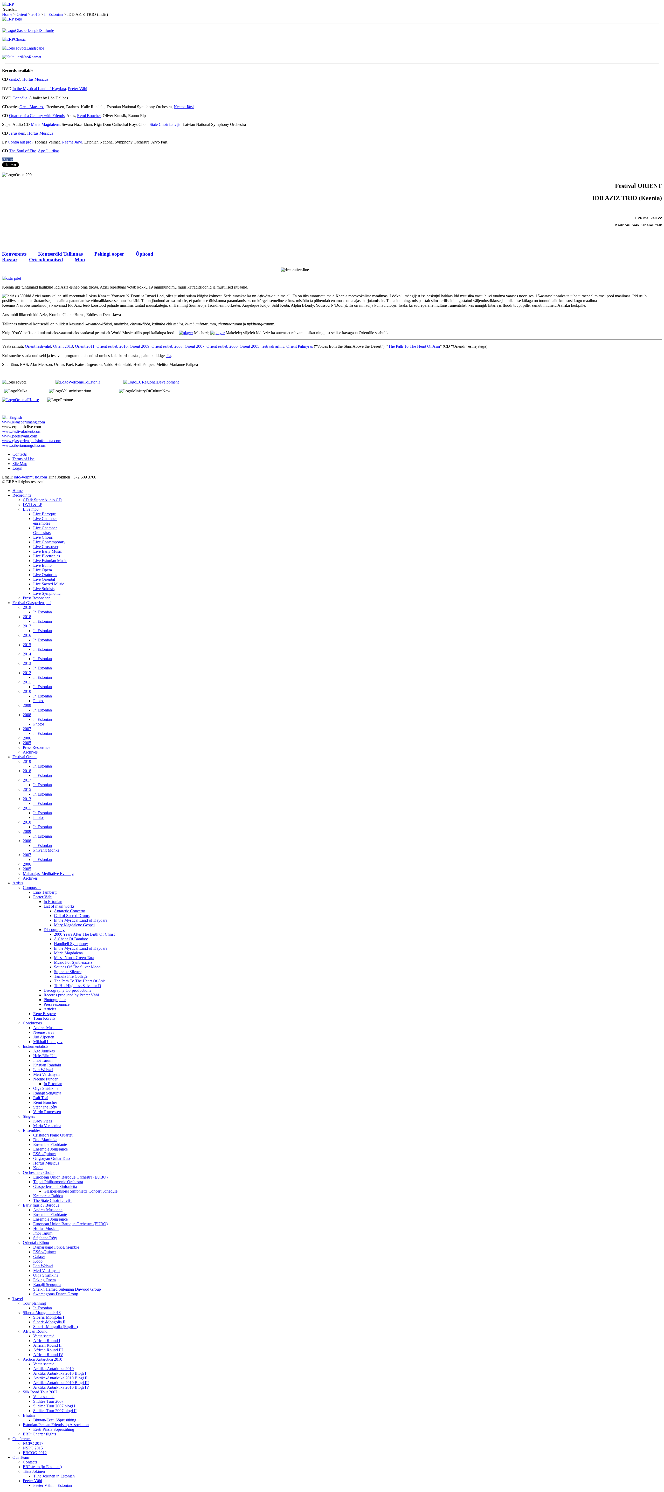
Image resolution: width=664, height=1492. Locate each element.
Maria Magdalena (45, 124)
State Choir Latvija (165, 124)
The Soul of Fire (22, 151)
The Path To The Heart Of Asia (414, 346)
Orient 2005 (249, 346)
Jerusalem (17, 133)
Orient (22, 14)
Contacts (19, 454)
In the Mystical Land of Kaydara (39, 88)
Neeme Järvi (184, 107)
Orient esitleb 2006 (222, 346)
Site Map (19, 463)
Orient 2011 (84, 346)
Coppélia (19, 98)
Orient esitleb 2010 (112, 346)
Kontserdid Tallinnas (60, 254)
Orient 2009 (139, 346)
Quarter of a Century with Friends (37, 115)
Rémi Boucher (89, 115)
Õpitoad (144, 254)
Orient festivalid (38, 346)
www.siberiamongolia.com (24, 445)
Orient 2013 (63, 346)
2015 (35, 14)
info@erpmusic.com (30, 477)
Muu (80, 259)
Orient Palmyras (299, 346)
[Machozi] (186, 333)
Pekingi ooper (109, 254)
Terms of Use (23, 459)
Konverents (14, 254)
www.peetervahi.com (19, 436)
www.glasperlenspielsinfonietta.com (31, 441)
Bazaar (9, 259)
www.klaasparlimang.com (23, 422)
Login (17, 468)
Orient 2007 (194, 346)
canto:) (14, 79)
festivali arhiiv (272, 346)
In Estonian (53, 14)
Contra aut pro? (20, 142)
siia (168, 355)
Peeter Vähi (77, 88)
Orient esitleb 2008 (167, 346)
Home (7, 14)
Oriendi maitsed (46, 259)
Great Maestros (31, 107)
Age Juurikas (48, 151)
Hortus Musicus (35, 79)
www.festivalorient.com (21, 431)
